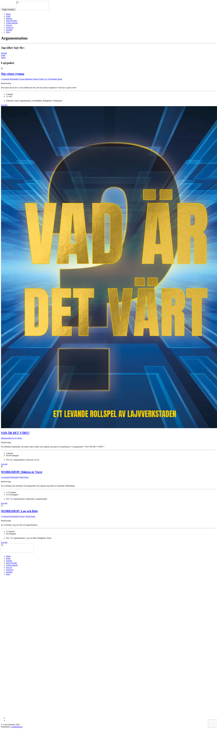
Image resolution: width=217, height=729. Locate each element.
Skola (8, 14)
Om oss (9, 25)
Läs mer (4, 105)
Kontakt (9, 30)
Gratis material (12, 23)
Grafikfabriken (16, 727)
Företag (9, 18)
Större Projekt (11, 21)
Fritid (8, 16)
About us (9, 27)
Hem (8, 32)
